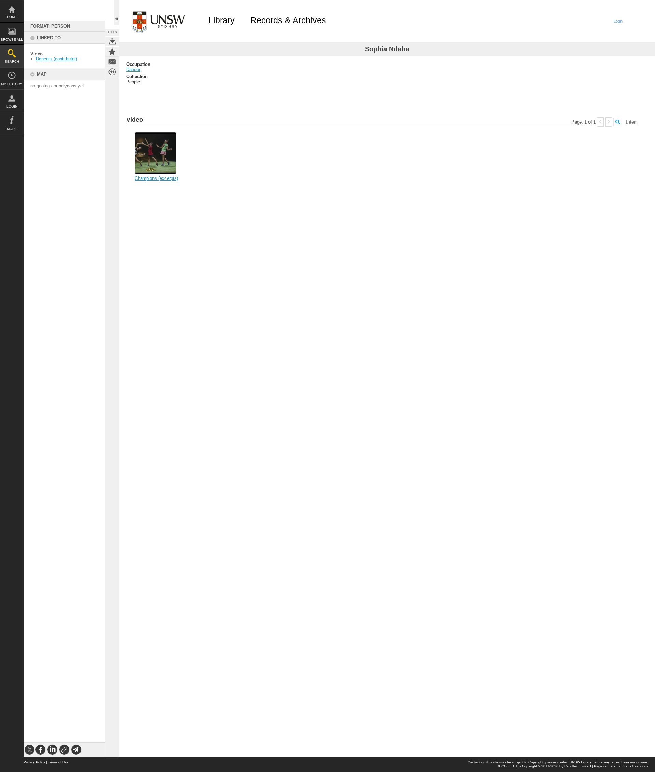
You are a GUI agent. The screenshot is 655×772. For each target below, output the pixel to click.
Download (112, 41)
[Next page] (608, 122)
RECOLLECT (507, 766)
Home (12, 17)
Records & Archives (288, 20)
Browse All (12, 39)
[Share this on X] (29, 750)
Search (12, 61)
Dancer (133, 69)
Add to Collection (112, 51)
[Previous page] (600, 122)
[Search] (617, 122)
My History (12, 84)
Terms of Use (58, 762)
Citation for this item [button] (112, 72)
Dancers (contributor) (56, 58)
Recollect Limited (577, 766)
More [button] (12, 129)
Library (221, 20)
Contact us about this (112, 62)
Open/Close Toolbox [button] (116, 12)
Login (11, 106)
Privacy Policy (34, 762)
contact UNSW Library (574, 762)
